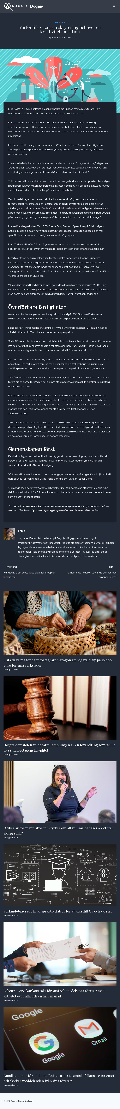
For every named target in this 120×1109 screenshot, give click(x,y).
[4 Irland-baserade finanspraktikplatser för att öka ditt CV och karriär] (60, 875)
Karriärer (60, 22)
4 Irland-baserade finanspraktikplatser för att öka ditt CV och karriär (58, 911)
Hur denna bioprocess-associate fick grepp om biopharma (30, 572)
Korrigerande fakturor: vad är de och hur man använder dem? (91, 572)
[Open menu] (113, 6)
